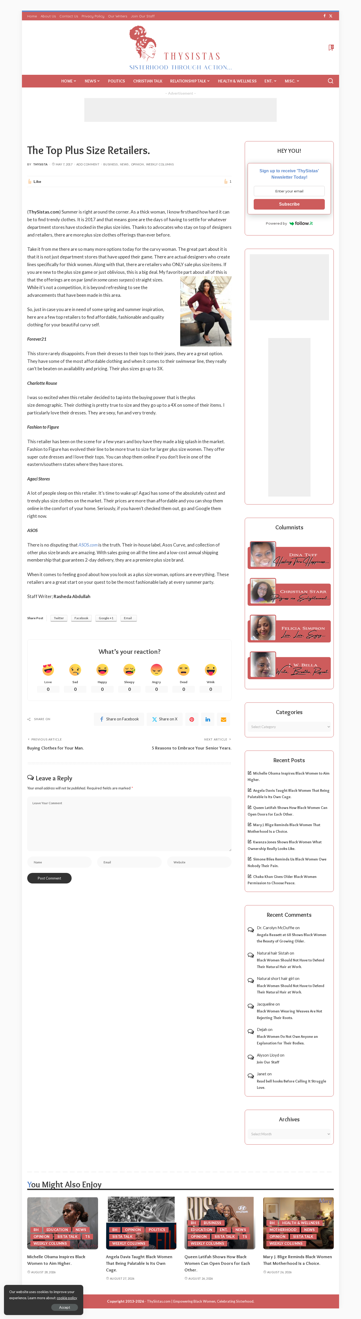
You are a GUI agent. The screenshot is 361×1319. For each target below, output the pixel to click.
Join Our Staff (268, 1062)
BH (36, 1230)
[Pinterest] (191, 719)
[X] (331, 16)
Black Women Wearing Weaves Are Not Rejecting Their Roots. (289, 1014)
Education (57, 1230)
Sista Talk (67, 1236)
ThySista (40, 164)
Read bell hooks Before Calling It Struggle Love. (291, 1084)
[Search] (330, 81)
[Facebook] (325, 16)
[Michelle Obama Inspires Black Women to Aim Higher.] (62, 1223)
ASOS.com (88, 545)
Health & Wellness (301, 1223)
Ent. (224, 1230)
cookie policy (67, 1298)
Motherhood (283, 1230)
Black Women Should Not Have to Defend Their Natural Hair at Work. (290, 963)
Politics (157, 1230)
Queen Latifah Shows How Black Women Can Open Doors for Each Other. (217, 1263)
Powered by (276, 223)
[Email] (223, 719)
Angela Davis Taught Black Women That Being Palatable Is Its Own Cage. (139, 1263)
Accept (64, 1307)
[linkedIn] (207, 719)
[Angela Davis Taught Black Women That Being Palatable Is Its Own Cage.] (141, 1223)
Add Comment (87, 164)
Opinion (137, 164)
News (124, 164)
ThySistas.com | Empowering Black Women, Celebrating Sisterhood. (200, 1301)
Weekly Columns (160, 164)
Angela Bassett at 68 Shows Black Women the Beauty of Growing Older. (291, 938)
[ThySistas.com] (180, 48)
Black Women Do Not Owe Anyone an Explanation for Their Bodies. (287, 1039)
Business (110, 164)
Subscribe (289, 204)
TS (87, 1236)
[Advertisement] (180, 110)
